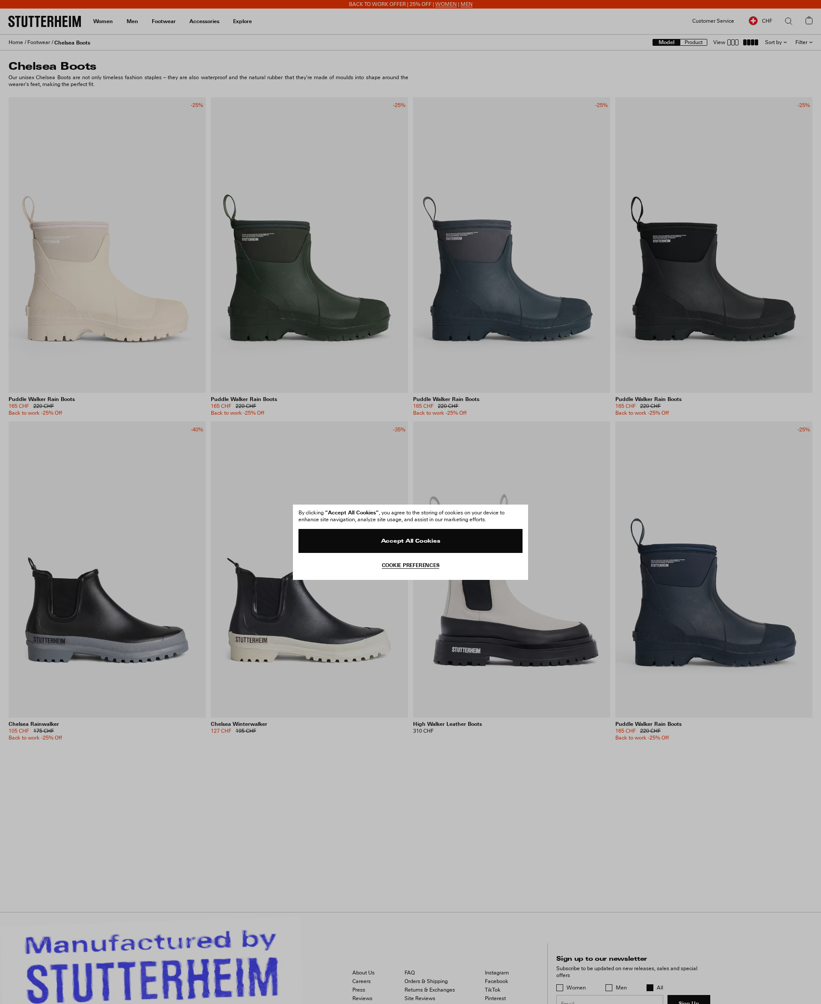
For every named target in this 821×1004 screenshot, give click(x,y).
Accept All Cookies (410, 541)
